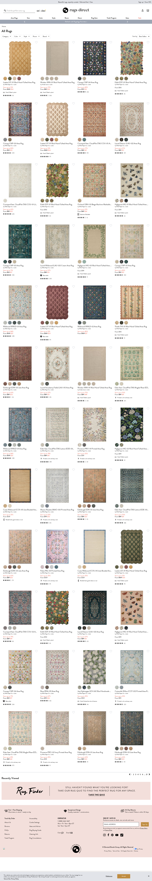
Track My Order (10, 818)
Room (35, 36)
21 (146, 774)
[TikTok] (121, 835)
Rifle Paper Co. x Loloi (10, 84)
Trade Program (111, 18)
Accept (124, 876)
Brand (45, 36)
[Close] (148, 876)
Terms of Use (108, 830)
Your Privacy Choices (138, 850)
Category (5, 36)
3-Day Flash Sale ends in (69, 21)
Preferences (109, 876)
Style (53, 18)
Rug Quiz (94, 18)
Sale (139, 18)
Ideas (127, 18)
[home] (76, 13)
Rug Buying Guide (35, 830)
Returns (7, 834)
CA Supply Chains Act (127, 851)
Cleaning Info (33, 834)
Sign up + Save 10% (144, 2)
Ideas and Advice (34, 826)
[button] (147, 10)
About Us (8, 822)
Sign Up (144, 824)
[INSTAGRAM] (104, 835)
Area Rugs (14, 18)
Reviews (7, 826)
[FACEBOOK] (108, 835)
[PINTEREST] (112, 835)
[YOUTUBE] (116, 835)
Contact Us (62, 818)
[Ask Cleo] (41, 10)
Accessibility (33, 818)
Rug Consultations (35, 838)
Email (68, 832)
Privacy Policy (143, 828)
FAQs (7, 830)
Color (16, 36)
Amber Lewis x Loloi (47, 84)
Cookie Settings (34, 822)
